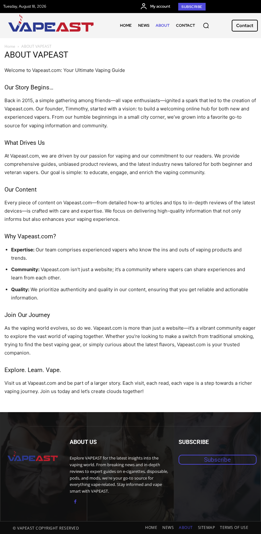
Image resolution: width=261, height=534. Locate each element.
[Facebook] (75, 501)
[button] (206, 25)
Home (9, 46)
